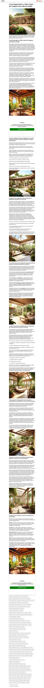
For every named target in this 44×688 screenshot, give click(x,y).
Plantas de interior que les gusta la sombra (16, 626)
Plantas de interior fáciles (13, 665)
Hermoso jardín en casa (13, 630)
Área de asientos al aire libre (14, 622)
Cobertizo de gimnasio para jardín (27, 649)
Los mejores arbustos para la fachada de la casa (25, 600)
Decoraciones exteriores (13, 606)
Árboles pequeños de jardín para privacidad (17, 645)
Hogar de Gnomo (27, 678)
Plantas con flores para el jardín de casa (16, 612)
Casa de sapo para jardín (25, 598)
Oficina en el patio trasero (22, 635)
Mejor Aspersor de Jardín (26, 624)
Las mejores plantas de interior (14, 602)
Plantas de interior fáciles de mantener (16, 610)
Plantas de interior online (13, 667)
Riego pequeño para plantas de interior (16, 604)
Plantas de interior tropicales (26, 674)
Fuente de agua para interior (25, 622)
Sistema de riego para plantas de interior (16, 608)
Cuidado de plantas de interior (24, 665)
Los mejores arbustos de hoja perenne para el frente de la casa (20, 651)
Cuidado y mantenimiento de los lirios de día (17, 663)
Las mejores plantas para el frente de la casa (17, 641)
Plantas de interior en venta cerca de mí (16, 655)
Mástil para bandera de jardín (14, 674)
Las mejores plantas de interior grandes (16, 618)
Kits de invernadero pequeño (14, 676)
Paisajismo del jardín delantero (14, 649)
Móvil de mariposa (27, 604)
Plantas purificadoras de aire (14, 647)
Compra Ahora (22, 129)
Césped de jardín (24, 602)
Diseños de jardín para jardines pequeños (24, 614)
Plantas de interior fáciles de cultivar (15, 637)
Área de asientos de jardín (14, 680)
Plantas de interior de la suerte (24, 606)
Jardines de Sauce (12, 614)
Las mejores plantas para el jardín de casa (16, 659)
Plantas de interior (12, 600)
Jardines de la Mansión (13, 682)
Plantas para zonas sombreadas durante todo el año (18, 643)
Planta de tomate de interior (24, 667)
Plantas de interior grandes (14, 657)
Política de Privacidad (14, 684)
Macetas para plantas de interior (15, 639)
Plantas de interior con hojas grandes (16, 678)
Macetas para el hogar (25, 620)
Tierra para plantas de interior (14, 616)
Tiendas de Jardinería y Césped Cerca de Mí (17, 628)
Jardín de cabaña (28, 612)
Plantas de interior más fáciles (27, 653)
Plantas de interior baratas (24, 680)
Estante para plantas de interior (15, 624)
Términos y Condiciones (14, 686)
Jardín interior (26, 637)
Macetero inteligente (12, 635)
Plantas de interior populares (14, 661)
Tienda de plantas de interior (24, 682)
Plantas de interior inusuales (26, 676)
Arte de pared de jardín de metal (15, 653)
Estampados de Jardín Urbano (14, 620)
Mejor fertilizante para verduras (26, 647)
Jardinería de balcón (28, 655)
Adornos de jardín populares (14, 598)
